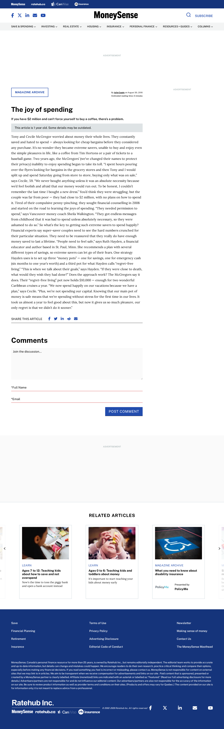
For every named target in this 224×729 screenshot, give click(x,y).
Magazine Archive (29, 92)
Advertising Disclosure (103, 639)
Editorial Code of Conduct (106, 646)
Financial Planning (23, 631)
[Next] (218, 548)
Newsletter (184, 623)
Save (14, 623)
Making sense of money (192, 631)
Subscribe (204, 16)
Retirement (18, 639)
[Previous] (5, 548)
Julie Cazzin (119, 92)
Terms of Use (97, 623)
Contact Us (184, 639)
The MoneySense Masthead (195, 646)
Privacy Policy (98, 631)
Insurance (17, 646)
